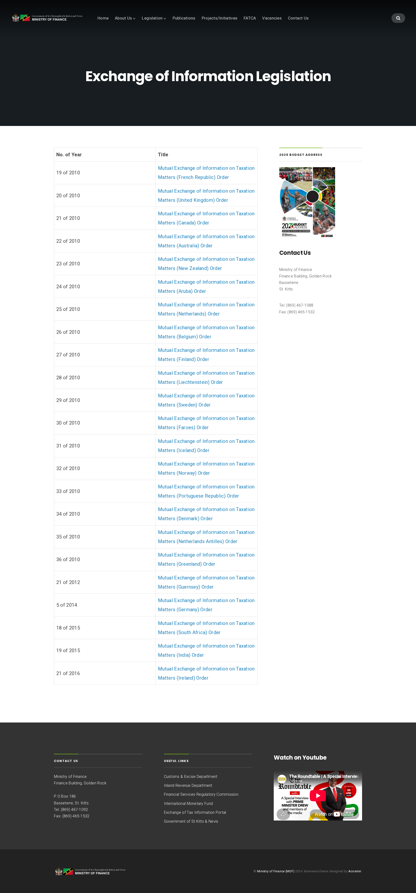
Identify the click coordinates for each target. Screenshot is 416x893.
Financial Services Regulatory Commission (201, 794)
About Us (123, 18)
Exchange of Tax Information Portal (195, 812)
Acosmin (354, 871)
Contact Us (298, 18)
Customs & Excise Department (190, 776)
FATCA (250, 18)
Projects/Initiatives (219, 18)
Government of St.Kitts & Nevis (191, 821)
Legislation (152, 18)
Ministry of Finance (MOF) (275, 871)
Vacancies (271, 18)
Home (103, 18)
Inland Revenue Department (188, 785)
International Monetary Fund (188, 803)
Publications (184, 18)
